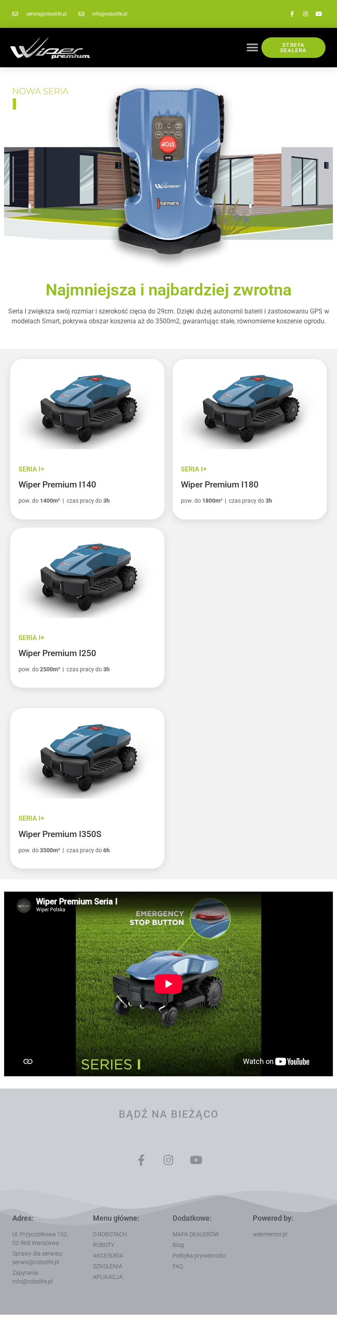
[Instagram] (305, 14)
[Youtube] (319, 14)
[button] (252, 48)
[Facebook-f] (292, 14)
